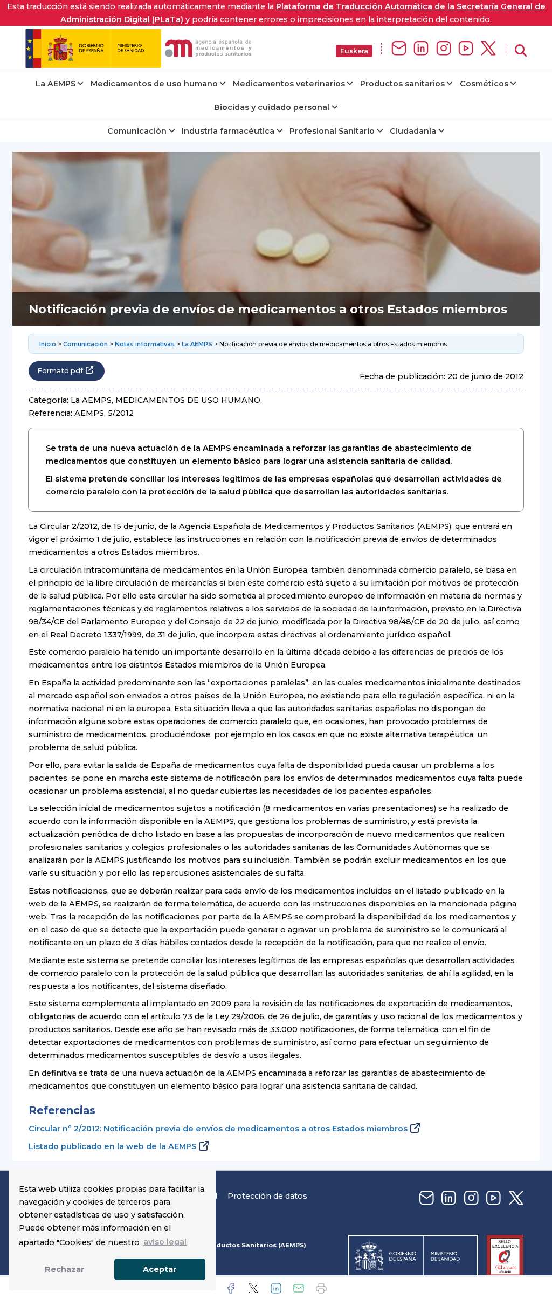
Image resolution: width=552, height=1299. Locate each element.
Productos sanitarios (402, 83)
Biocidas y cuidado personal (271, 107)
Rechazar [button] (65, 1269)
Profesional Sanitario (332, 131)
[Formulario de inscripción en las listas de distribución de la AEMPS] (399, 48)
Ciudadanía (413, 131)
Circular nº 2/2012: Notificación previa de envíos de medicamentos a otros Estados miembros (218, 1128)
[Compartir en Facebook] (231, 1288)
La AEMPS (55, 83)
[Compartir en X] (253, 1288)
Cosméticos (484, 83)
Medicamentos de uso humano (154, 83)
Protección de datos (267, 1196)
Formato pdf (60, 371)
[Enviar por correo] (298, 1288)
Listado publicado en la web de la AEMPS (112, 1146)
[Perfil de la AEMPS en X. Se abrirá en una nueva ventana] (488, 48)
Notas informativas (145, 344)
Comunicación (137, 131)
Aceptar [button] (160, 1269)
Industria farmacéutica (228, 131)
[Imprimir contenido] (321, 1288)
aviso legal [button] (165, 1242)
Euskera (354, 51)
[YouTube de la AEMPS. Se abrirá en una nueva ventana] (465, 48)
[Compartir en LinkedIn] (276, 1288)
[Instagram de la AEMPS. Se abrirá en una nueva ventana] (443, 48)
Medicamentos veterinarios (289, 83)
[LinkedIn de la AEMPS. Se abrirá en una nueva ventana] (421, 48)
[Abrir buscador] (521, 51)
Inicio (47, 344)
